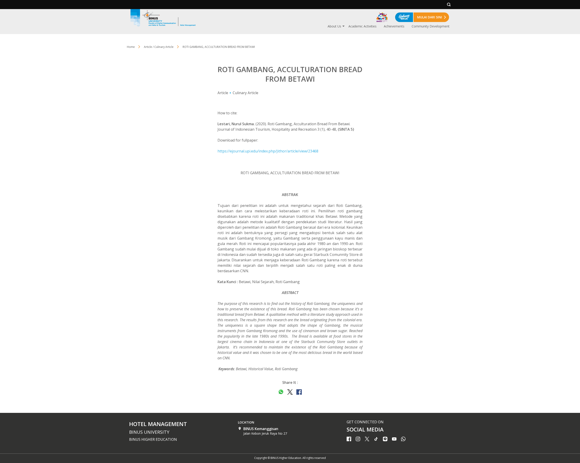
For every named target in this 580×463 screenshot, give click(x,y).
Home (131, 47)
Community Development (431, 26)
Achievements (394, 26)
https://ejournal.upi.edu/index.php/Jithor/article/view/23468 (268, 151)
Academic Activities (362, 26)
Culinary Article (245, 93)
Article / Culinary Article (159, 47)
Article (223, 93)
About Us (334, 26)
